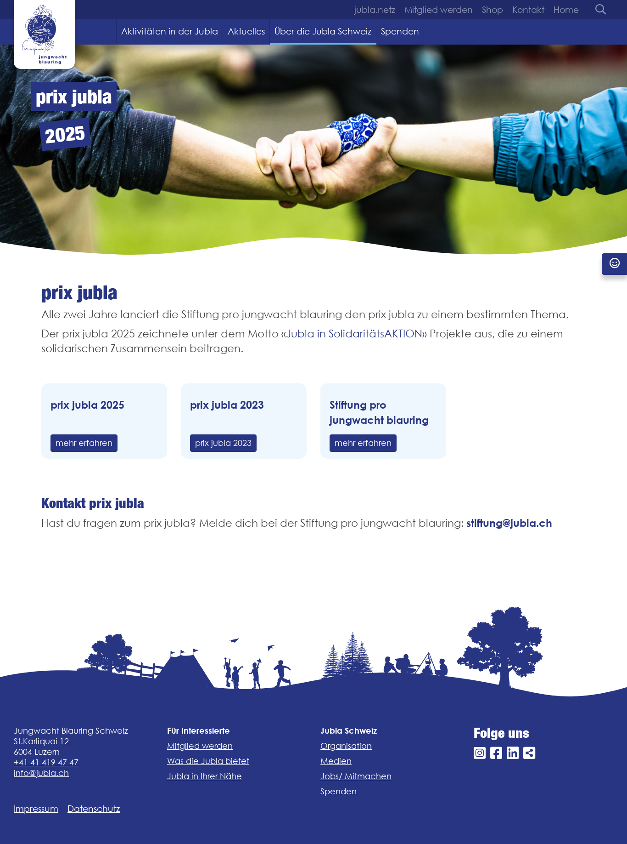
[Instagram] (480, 753)
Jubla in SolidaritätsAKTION (354, 333)
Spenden (400, 31)
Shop (492, 10)
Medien (336, 761)
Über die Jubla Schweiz (322, 31)
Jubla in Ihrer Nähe (204, 776)
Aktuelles (246, 31)
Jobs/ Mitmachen (356, 776)
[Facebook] (496, 753)
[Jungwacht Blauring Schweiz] (44, 34)
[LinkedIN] (513, 753)
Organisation (346, 746)
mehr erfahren (84, 443)
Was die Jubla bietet (208, 761)
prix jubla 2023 (223, 443)
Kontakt (528, 10)
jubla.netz (374, 10)
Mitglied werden (438, 10)
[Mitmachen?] (614, 264)
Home (566, 10)
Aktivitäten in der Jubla (169, 31)
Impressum (36, 809)
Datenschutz (93, 809)
